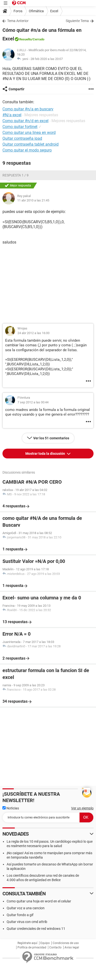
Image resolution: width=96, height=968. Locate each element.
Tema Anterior (18, 21)
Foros (18, 11)
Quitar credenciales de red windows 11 (36, 929)
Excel (54, 11)
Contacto (55, 947)
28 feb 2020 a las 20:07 (47, 59)
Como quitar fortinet (19, 126)
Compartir (16, 89)
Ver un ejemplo (82, 808)
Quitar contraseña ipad (22, 138)
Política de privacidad (31, 947)
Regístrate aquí (27, 943)
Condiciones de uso (66, 943)
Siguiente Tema (77, 21)
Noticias (12, 808)
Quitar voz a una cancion (26, 908)
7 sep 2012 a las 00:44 (32, 402)
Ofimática (36, 11)
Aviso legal (71, 947)
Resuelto (25, 39)
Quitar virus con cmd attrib (27, 922)
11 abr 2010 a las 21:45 (33, 200)
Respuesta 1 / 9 (15, 175)
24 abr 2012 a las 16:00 (33, 333)
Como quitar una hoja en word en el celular (39, 901)
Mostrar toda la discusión (45, 453)
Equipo (45, 943)
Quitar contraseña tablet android (30, 144)
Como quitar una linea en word (29, 132)
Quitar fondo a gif (20, 915)
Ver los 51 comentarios (51, 438)
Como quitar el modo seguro (27, 150)
